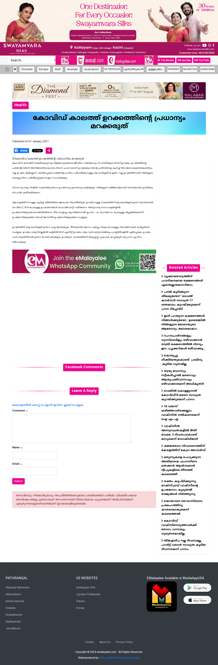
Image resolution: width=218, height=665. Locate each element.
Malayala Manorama (17, 587)
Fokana (80, 601)
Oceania (27, 69)
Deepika (10, 608)
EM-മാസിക (184, 60)
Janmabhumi (13, 628)
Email (15, 463)
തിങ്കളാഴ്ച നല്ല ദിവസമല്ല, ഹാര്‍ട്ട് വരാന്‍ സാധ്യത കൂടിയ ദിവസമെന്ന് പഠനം (183, 545)
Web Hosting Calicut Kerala (123, 657)
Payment (174, 69)
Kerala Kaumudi (15, 601)
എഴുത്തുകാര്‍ (133, 69)
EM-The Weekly (165, 60)
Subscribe (207, 69)
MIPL (102, 657)
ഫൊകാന (91, 69)
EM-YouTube (201, 60)
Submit (18, 481)
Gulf (58, 69)
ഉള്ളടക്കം (155, 69)
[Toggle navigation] (7, 69)
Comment (18, 410)
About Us (104, 642)
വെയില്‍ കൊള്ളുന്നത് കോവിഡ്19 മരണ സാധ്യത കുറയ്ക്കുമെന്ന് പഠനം (181, 395)
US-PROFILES (112, 69)
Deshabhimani (14, 614)
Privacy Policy (124, 642)
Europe (43, 69)
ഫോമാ (72, 69)
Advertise (190, 69)
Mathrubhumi (13, 594)
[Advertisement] (84, 316)
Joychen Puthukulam (88, 594)
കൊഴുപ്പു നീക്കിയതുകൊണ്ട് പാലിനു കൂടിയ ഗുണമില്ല (181, 360)
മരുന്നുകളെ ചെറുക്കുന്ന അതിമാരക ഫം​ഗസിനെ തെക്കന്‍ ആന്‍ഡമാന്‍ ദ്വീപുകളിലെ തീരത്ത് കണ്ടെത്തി (181, 466)
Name (16, 447)
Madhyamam (13, 621)
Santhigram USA (85, 587)
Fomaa (80, 608)
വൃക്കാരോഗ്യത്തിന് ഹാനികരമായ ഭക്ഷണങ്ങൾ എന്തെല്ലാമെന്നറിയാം (182, 281)
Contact (89, 642)
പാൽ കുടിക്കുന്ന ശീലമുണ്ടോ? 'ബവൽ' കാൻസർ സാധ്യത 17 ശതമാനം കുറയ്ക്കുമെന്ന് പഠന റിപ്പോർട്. (180, 300)
